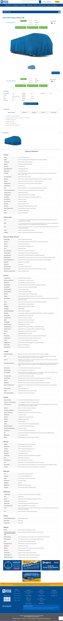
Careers (19, 600)
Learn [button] (35, 5)
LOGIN (58, 1)
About (19, 597)
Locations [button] (54, 5)
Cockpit (43, 112)
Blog (40, 5)
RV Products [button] (22, 5)
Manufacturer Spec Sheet (31, 103)
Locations (14, 600)
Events (18, 595)
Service (15, 593)
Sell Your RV (15, 5)
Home (15, 591)
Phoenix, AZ (41, 598)
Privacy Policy (24, 618)
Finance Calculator (33, 27)
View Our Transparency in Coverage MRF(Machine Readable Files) (39, 618)
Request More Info (21, 27)
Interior (34, 112)
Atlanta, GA (29, 590)
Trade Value (44, 27)
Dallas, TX (41, 590)
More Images (56, 72)
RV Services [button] (29, 5)
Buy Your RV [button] (8, 5)
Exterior (24, 112)
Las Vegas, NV (54, 590)
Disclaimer (53, 112)
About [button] (48, 5)
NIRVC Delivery (11, 112)
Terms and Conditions (17, 618)
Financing (15, 597)
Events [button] (43, 5)
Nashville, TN (28, 598)
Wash (15, 595)
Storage (18, 593)
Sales (18, 591)
